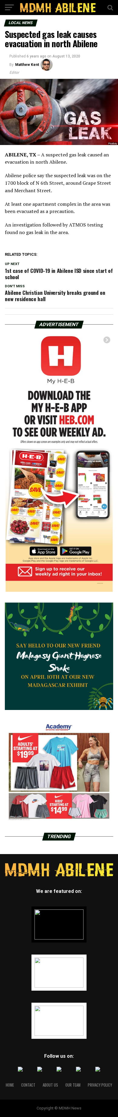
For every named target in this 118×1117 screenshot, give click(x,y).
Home (10, 1085)
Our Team (72, 1085)
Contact (28, 1085)
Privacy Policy (100, 1085)
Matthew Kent (27, 65)
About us (50, 1085)
